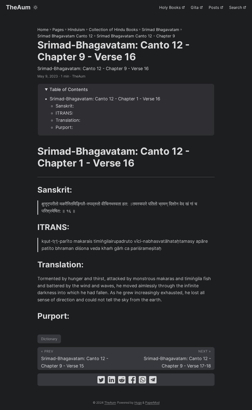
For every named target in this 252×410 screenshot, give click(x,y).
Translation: (68, 120)
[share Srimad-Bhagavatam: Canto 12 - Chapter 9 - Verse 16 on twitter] (101, 381)
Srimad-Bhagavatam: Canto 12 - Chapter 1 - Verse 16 (105, 98)
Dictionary (49, 339)
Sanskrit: (65, 105)
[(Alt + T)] (35, 7)
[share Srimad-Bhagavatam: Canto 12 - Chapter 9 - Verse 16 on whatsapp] (142, 381)
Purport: (64, 127)
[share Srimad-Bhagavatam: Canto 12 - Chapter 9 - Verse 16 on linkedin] (111, 381)
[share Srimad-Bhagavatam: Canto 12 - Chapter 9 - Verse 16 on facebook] (132, 381)
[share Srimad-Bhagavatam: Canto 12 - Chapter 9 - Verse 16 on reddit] (122, 381)
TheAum (18, 7)
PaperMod (152, 402)
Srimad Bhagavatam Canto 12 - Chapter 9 (136, 35)
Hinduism (76, 29)
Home (42, 29)
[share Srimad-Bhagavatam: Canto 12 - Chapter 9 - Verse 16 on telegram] (153, 381)
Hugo (138, 402)
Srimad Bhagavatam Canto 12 (65, 35)
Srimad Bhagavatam (160, 29)
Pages (58, 29)
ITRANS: (64, 113)
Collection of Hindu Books (113, 29)
